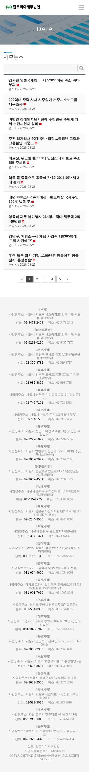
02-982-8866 (34, 382)
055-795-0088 (33, 719)
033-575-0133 (33, 556)
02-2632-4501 (33, 479)
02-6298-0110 (33, 342)
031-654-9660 (33, 572)
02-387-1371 (34, 536)
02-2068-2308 (33, 649)
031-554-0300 (33, 609)
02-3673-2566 (33, 682)
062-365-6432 (33, 739)
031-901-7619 (33, 592)
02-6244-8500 (33, 519)
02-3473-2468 (33, 322)
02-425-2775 (33, 499)
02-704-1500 (34, 419)
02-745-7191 (34, 402)
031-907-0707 (33, 629)
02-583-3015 (34, 702)
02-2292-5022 (33, 439)
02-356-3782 (34, 362)
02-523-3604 (34, 666)
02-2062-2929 (33, 459)
